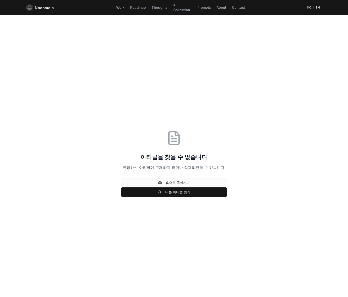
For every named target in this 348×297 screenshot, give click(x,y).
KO (309, 7)
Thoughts (160, 7)
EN (318, 7)
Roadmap (138, 7)
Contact (238, 7)
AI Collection (181, 7)
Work (120, 7)
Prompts (204, 7)
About (221, 7)
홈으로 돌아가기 (178, 182)
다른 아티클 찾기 (177, 192)
